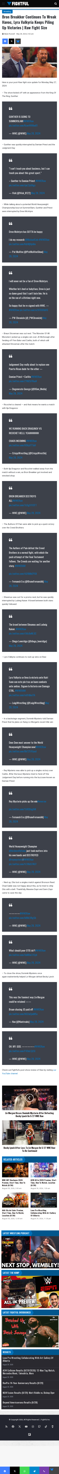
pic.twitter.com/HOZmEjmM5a (23, 1014)
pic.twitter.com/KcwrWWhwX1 (23, 125)
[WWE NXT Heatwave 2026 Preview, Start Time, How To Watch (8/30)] (15, 1170)
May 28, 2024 (33, 133)
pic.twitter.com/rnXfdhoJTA (22, 695)
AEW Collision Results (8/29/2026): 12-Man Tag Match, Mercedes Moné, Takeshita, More (29, 1372)
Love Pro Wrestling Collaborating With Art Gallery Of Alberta (43, 1213)
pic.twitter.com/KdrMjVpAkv (22, 244)
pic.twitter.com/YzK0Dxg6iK (22, 809)
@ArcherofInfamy (17, 851)
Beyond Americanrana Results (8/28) (20, 1402)
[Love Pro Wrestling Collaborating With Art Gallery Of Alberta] (44, 1200)
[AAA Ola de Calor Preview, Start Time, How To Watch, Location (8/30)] (15, 1200)
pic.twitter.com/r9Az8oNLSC (22, 633)
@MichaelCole (32, 239)
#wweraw (41, 801)
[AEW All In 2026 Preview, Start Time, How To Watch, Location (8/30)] (44, 1170)
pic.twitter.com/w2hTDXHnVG (34, 310)
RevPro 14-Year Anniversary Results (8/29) (23, 1383)
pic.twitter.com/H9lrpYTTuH (22, 445)
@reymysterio (16, 859)
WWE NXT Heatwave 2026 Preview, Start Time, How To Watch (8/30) (13, 1183)
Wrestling (7, 12)
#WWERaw (28, 121)
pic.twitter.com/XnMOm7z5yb (23, 955)
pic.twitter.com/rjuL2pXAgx (22, 185)
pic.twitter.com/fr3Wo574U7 (22, 864)
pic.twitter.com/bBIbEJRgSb (22, 918)
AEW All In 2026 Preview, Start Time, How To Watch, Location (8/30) (43, 1183)
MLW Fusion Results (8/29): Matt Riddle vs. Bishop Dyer (29, 1392)
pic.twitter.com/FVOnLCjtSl (22, 1051)
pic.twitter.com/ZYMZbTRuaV (23, 381)
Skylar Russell (9, 34)
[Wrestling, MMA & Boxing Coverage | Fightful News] (18, 3)
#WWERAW (20, 566)
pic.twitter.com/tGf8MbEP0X (23, 573)
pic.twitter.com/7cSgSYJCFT (23, 505)
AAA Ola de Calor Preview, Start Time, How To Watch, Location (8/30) (13, 1213)
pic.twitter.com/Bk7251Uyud (22, 751)
